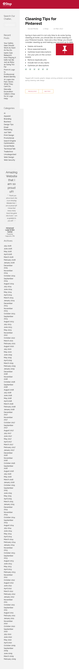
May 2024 (8, 292)
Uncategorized (10, 154)
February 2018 (10, 407)
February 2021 (9, 344)
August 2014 (9, 525)
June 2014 (8, 531)
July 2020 (7, 349)
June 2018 (8, 395)
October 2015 (9, 485)
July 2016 (7, 474)
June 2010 (8, 637)
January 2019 (9, 369)
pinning (53, 78)
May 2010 (8, 640)
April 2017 (8, 442)
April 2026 (8, 254)
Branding (7, 119)
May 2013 (7, 566)
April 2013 (8, 569)
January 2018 (9, 409)
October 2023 (9, 314)
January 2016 (9, 482)
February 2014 (10, 542)
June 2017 (8, 436)
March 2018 (8, 404)
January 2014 (9, 545)
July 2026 (7, 246)
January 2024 (9, 301)
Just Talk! (7, 132)
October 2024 (9, 276)
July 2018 (7, 393)
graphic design (45, 78)
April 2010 (8, 643)
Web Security (9, 160)
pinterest (60, 78)
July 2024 (7, 286)
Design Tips (8, 124)
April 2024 (8, 295)
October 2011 (9, 605)
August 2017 (9, 430)
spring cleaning (30, 80)
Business (7, 122)
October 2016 (9, 463)
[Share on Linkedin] (43, 69)
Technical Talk (9, 149)
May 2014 (8, 534)
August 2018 (9, 390)
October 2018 (9, 382)
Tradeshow (8, 152)
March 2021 (8, 341)
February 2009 (10, 659)
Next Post (47, 91)
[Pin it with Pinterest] (39, 69)
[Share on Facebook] (26, 69)
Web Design (9, 157)
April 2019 (8, 360)
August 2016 (9, 471)
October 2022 (9, 338)
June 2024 (8, 289)
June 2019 (8, 355)
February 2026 (10, 260)
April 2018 (8, 401)
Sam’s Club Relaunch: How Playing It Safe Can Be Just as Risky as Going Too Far (10, 60)
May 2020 (8, 352)
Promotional (9, 138)
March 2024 (8, 298)
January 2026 (9, 263)
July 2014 (7, 528)
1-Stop (45, 29)
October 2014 (9, 517)
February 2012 (9, 594)
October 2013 (9, 553)
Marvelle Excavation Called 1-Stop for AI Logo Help (9, 94)
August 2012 (9, 583)
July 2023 (7, 324)
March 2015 (8, 501)
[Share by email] (47, 69)
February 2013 (9, 572)
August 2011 (8, 613)
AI (4, 113)
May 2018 (8, 398)
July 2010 (7, 634)
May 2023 (8, 330)
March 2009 (9, 656)
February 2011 (9, 616)
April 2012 (8, 588)
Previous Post (32, 91)
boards (36, 78)
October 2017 (9, 422)
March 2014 (8, 539)
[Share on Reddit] (35, 69)
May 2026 (8, 251)
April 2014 (8, 537)
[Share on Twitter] (30, 69)
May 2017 (7, 439)
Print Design (9, 135)
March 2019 (8, 363)
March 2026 (8, 257)
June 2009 (8, 653)
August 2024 (9, 284)
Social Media (33, 29)
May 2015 (7, 496)
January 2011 (9, 618)
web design (41, 80)
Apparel (7, 116)
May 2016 (8, 477)
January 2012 (9, 597)
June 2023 (8, 327)
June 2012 (8, 586)
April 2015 (8, 499)
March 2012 (8, 591)
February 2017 (9, 447)
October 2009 (9, 645)
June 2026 (8, 249)
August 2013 (9, 561)
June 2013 (8, 564)
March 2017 (8, 444)
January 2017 (9, 450)
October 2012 (9, 580)
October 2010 (9, 626)
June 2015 (8, 493)
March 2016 (8, 480)
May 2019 (8, 358)
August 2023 (9, 322)
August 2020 (9, 346)
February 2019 (10, 366)
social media (67, 78)
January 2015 (9, 504)
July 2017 (7, 433)
